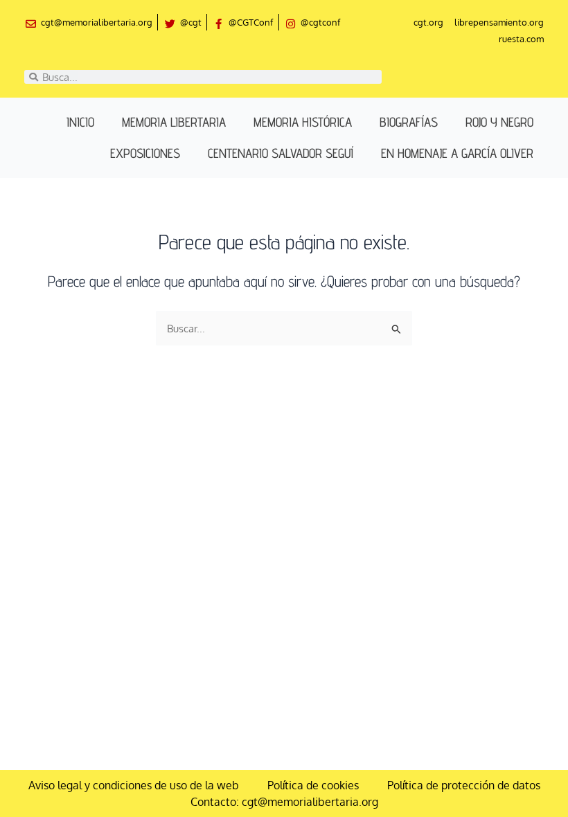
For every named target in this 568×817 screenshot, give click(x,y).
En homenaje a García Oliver (457, 153)
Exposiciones (145, 153)
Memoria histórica (303, 121)
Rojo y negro (499, 121)
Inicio (80, 121)
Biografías (409, 121)
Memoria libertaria (174, 121)
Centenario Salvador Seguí (280, 153)
